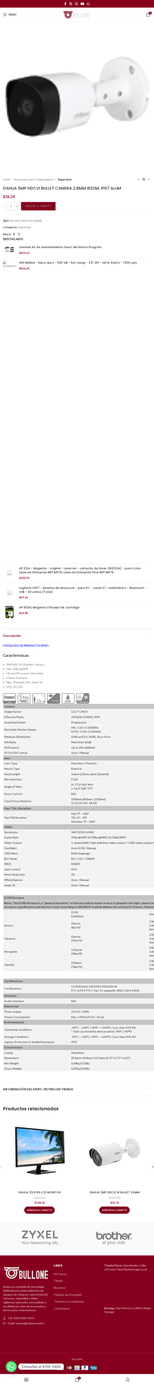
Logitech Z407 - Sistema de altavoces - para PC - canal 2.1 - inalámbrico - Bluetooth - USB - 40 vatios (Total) (82, 590)
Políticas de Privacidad (68, 1294)
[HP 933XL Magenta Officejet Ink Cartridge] (9, 612)
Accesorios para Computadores (34, 179)
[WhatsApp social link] (88, 4)
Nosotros (60, 1287)
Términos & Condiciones (69, 1301)
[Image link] (26, 1272)
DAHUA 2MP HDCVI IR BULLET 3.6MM (115, 1192)
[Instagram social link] (76, 4)
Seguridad (64, 179)
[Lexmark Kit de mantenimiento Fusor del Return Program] (9, 250)
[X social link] (71, 4)
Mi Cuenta (60, 1274)
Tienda (58, 1280)
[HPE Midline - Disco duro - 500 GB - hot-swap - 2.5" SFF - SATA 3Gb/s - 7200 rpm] (9, 410)
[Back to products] (143, 179)
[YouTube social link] (82, 4)
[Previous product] (139, 179)
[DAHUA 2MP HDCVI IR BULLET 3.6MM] (114, 1152)
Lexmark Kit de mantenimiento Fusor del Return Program (60, 247)
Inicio (6, 179)
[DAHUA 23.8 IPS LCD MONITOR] (39, 1152)
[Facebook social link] (65, 4)
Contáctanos (62, 1308)
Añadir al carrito (38, 206)
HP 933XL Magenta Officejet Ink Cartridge (49, 607)
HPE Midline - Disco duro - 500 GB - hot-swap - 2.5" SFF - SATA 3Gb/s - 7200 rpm (78, 263)
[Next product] (148, 179)
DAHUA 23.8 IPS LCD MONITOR (39, 1192)
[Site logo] (77, 14)
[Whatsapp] (11, 1366)
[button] (7, 99)
